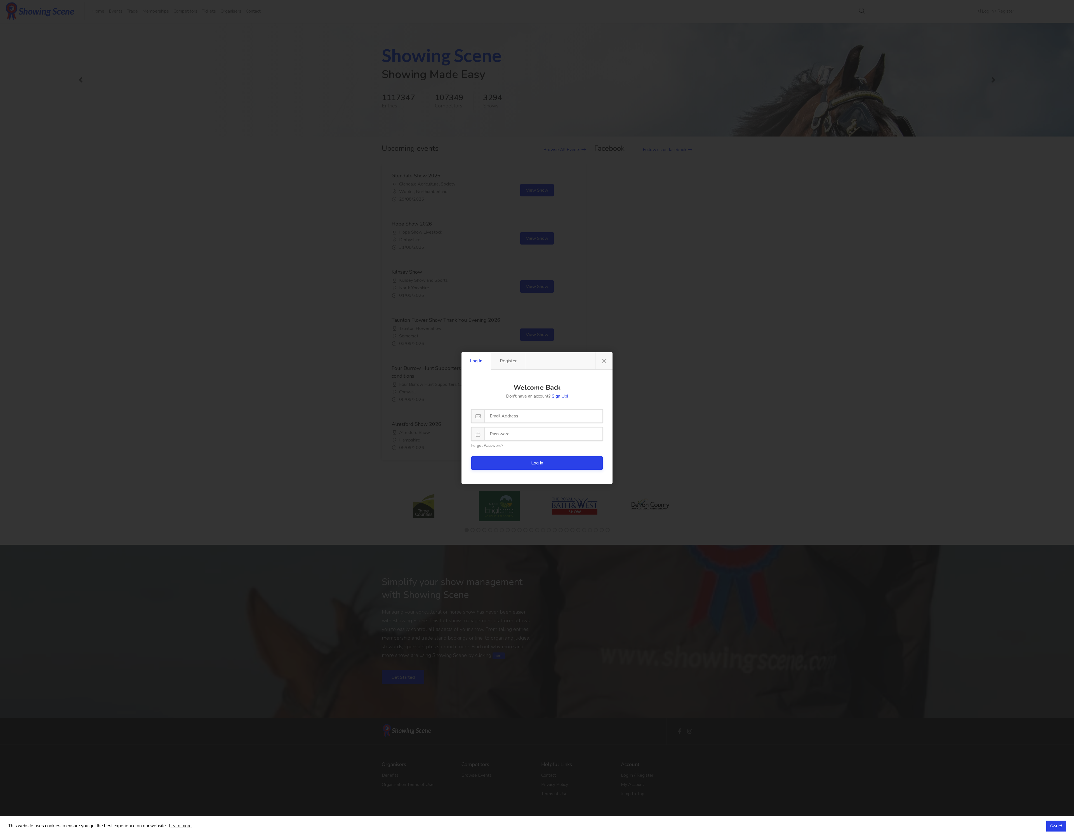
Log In (476, 361)
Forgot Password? (487, 445)
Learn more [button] (180, 825)
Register (508, 361)
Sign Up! (560, 396)
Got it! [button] (1056, 826)
